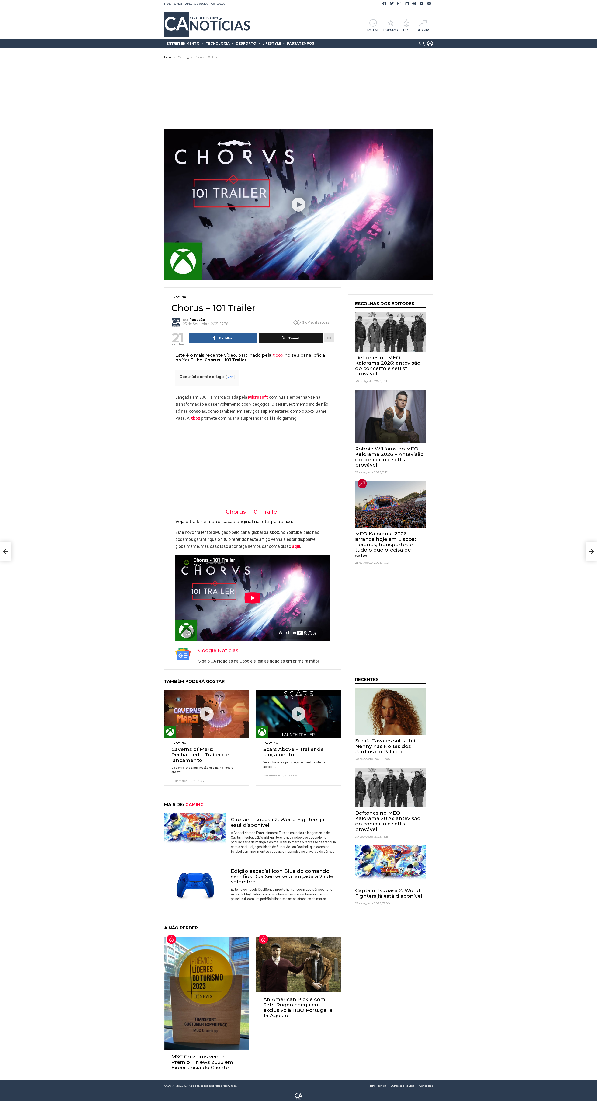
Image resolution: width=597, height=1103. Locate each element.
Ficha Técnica (173, 3)
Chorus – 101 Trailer (252, 511)
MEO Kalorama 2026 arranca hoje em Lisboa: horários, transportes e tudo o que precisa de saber (385, 544)
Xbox (278, 355)
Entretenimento (183, 43)
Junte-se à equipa (196, 3)
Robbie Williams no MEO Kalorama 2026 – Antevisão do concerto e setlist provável (389, 457)
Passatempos (300, 43)
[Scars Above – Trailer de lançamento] (298, 714)
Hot (406, 29)
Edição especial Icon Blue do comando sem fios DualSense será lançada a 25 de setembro (282, 876)
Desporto (246, 43)
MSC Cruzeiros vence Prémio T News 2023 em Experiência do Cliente (202, 1062)
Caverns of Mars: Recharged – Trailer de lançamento (200, 754)
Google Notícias (218, 650)
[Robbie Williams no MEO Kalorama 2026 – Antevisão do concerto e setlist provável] (390, 416)
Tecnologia (218, 43)
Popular (390, 29)
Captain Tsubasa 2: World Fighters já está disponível (277, 822)
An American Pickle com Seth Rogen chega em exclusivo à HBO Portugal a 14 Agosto (297, 1007)
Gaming (179, 742)
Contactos (218, 3)
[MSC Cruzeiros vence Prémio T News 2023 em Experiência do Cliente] (206, 993)
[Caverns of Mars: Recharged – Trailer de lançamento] (206, 714)
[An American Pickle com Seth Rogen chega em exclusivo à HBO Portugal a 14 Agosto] (298, 964)
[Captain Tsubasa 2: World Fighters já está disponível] (195, 830)
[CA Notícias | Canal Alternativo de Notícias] (298, 1096)
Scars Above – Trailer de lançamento (293, 751)
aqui (296, 546)
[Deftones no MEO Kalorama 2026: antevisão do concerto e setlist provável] (390, 332)
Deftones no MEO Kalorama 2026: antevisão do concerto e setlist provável (387, 366)
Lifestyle (271, 43)
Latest (373, 29)
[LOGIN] (430, 43)
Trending (422, 29)
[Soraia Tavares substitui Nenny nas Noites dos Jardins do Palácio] (390, 711)
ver (230, 377)
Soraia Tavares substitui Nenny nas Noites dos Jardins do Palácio (385, 746)
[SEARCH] (422, 43)
